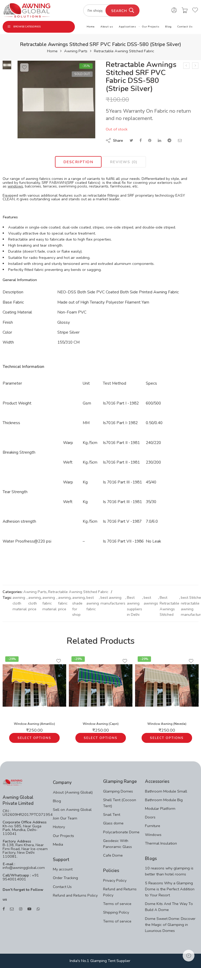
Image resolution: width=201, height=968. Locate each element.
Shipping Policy (116, 912)
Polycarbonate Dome (121, 832)
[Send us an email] (12, 909)
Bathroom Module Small (166, 791)
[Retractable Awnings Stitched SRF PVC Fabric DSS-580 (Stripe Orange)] (195, 65)
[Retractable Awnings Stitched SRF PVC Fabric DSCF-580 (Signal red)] (186, 65)
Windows (153, 834)
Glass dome (113, 823)
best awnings (151, 600)
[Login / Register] (174, 10)
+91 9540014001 (21, 877)
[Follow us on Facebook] (4, 909)
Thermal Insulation (161, 843)
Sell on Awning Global (72, 809)
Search (119, 11)
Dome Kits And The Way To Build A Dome (169, 906)
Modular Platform (160, 808)
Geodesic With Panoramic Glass (117, 843)
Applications (127, 26)
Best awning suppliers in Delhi (134, 606)
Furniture (152, 825)
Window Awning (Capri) (101, 724)
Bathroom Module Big (164, 799)
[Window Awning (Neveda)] (167, 685)
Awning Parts (75, 51)
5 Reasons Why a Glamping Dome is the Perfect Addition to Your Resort (169, 889)
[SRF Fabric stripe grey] (7, 64)
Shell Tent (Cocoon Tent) (119, 802)
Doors (150, 817)
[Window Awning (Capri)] (100, 685)
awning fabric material (49, 603)
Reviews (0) (124, 161)
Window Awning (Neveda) (166, 724)
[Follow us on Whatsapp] (38, 909)
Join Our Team (65, 818)
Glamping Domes (118, 791)
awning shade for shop (78, 606)
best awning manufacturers (112, 600)
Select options (34, 738)
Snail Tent (111, 814)
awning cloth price (34, 603)
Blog (168, 26)
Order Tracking (65, 877)
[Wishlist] (24, 67)
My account (62, 869)
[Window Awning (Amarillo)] (34, 685)
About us (106, 26)
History (59, 826)
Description (78, 161)
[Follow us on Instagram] (20, 909)
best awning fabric (92, 603)
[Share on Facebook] (140, 140)
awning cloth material (20, 603)
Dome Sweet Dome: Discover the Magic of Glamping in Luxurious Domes (170, 924)
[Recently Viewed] (188, 955)
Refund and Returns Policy (75, 895)
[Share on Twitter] (131, 140)
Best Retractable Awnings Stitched (169, 606)
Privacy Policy (114, 880)
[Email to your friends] (180, 140)
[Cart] (184, 10)
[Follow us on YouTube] (29, 909)
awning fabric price (64, 603)
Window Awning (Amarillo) (34, 724)
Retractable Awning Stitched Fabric (124, 51)
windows (15, 186)
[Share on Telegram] (169, 140)
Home (91, 26)
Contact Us (184, 26)
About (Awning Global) (73, 792)
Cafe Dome (113, 855)
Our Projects (150, 26)
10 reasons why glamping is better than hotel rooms (169, 871)
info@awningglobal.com (24, 867)
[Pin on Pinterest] (149, 140)
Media (58, 844)
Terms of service (117, 903)
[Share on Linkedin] (159, 140)
